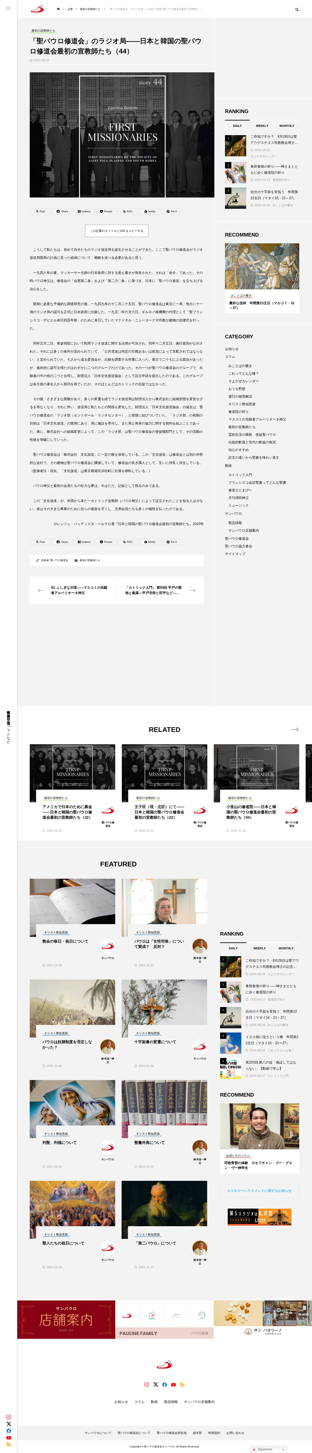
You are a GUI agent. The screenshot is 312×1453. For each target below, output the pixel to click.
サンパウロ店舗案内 (243, 530)
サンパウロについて (98, 1433)
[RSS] (8, 1444)
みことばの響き (283, 205)
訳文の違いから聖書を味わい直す (253, 457)
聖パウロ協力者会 (238, 546)
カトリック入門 (240, 475)
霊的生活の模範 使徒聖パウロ (252, 434)
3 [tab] (266, 285)
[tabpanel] (262, 278)
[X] (8, 1424)
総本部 (197, 1433)
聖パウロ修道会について (134, 1433)
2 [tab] (262, 285)
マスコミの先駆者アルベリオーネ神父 (257, 419)
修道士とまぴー (240, 490)
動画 (228, 465)
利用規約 (214, 1433)
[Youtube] (8, 1437)
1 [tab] (258, 285)
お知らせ (232, 349)
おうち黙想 (236, 389)
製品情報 (235, 523)
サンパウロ (233, 513)
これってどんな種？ (243, 373)
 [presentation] (294, 729)
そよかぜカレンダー (263, 156)
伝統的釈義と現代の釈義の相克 (252, 442)
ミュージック (238, 505)
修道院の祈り (281, 179)
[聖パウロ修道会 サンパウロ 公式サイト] (37, 9)
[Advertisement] (117, 644)
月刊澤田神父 (238, 498)
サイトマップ (235, 554)
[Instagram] (8, 1417)
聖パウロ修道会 (59, 560)
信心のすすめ (238, 450)
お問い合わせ (235, 1433)
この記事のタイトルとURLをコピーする (116, 231)
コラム (230, 356)
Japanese (264, 1449)
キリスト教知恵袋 (242, 404)
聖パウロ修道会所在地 (172, 1433)
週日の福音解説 (240, 396)
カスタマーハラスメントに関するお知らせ (259, 1190)
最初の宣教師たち (90, 560)
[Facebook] (8, 1430)
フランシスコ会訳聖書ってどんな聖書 (257, 482)
